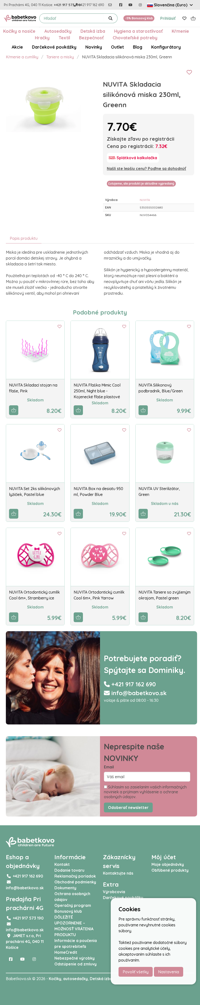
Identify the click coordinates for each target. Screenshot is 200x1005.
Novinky (93, 47)
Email (109, 766)
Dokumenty (65, 887)
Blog (137, 47)
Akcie (17, 47)
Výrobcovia (114, 891)
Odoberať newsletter (128, 807)
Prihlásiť (168, 18)
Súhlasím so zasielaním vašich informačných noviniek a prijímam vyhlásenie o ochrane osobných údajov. (145, 792)
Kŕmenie (180, 31)
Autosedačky (57, 31)
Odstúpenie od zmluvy (75, 964)
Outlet (117, 47)
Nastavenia (168, 971)
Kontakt (62, 864)
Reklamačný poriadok (75, 876)
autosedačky (75, 978)
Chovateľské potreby (135, 37)
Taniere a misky (60, 56)
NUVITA (145, 200)
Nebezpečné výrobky (74, 958)
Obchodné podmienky (75, 881)
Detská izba (92, 31)
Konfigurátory (166, 47)
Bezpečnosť (91, 37)
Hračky (42, 37)
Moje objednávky (167, 864)
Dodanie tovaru (69, 870)
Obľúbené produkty (170, 870)
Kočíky (55, 978)
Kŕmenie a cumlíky (22, 56)
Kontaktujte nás (118, 873)
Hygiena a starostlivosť (138, 31)
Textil (64, 37)
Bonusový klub (68, 911)
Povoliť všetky (136, 971)
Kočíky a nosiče (19, 31)
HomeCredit (65, 952)
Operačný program (72, 905)
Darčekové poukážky (54, 47)
